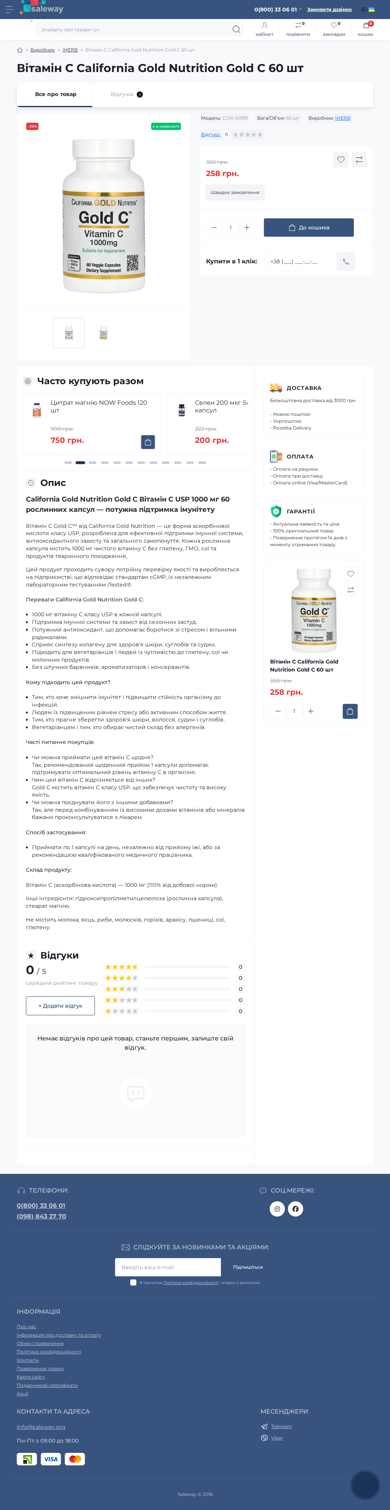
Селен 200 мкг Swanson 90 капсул (237, 406)
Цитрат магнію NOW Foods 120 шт (99, 406)
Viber (277, 1438)
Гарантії (301, 511)
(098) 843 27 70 (41, 1216)
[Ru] (365, 9)
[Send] (346, 261)
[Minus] (214, 227)
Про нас (26, 1326)
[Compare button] (359, 159)
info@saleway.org (41, 1426)
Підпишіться (248, 1267)
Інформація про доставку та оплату (59, 1335)
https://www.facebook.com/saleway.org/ (295, 1209)
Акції (22, 1393)
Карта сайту (31, 1377)
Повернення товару (40, 1368)
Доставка (304, 388)
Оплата (300, 456)
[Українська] (372, 9)
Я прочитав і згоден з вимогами (199, 1282)
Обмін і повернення (40, 1343)
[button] (68, 463)
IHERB (70, 50)
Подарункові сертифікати (47, 1385)
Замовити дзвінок (329, 9)
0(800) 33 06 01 (41, 1205)
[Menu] (10, 9)
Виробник (42, 50)
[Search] (236, 29)
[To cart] (148, 442)
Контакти (28, 1360)
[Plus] (246, 227)
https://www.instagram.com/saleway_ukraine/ (277, 1209)
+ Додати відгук (60, 1005)
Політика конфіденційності (190, 1282)
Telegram (281, 1426)
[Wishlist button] (340, 159)
